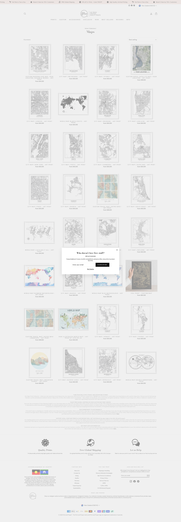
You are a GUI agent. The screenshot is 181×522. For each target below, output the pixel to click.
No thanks (90, 269)
